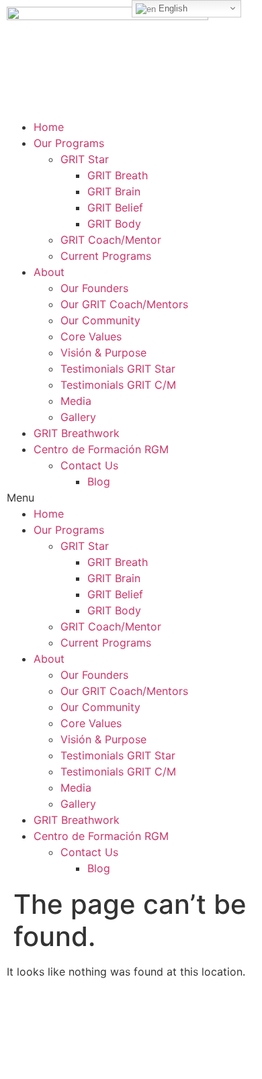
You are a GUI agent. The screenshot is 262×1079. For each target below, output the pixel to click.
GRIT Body (114, 223)
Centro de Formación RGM (101, 449)
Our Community (100, 320)
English (171, 8)
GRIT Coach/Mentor (110, 239)
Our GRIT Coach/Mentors (124, 304)
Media (75, 401)
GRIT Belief (115, 207)
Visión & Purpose (103, 352)
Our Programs (69, 143)
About (49, 272)
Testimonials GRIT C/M (118, 384)
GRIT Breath (117, 175)
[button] (131, 497)
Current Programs (105, 256)
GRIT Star (84, 159)
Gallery (78, 417)
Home (49, 127)
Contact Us (89, 465)
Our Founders (94, 288)
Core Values (91, 336)
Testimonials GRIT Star (117, 368)
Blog (98, 481)
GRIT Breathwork (77, 433)
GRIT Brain (113, 191)
